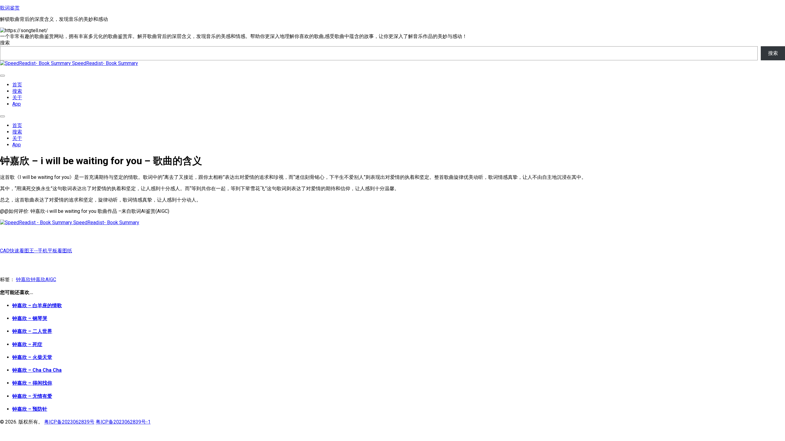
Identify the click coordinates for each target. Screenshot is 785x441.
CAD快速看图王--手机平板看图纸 (36, 251)
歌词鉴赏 (10, 8)
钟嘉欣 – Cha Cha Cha (37, 370)
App (16, 104)
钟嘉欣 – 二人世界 (32, 331)
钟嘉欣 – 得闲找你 (32, 383)
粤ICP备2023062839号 (69, 422)
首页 (17, 85)
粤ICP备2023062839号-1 (123, 422)
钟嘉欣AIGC (43, 279)
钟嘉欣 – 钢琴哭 (29, 318)
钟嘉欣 (23, 279)
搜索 (5, 43)
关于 (17, 97)
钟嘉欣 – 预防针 (29, 409)
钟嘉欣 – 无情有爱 (32, 396)
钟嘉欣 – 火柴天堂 (32, 357)
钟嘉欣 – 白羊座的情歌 (37, 305)
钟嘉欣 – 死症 (27, 344)
